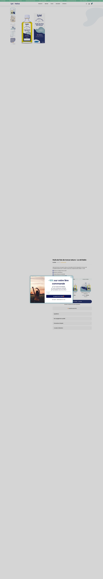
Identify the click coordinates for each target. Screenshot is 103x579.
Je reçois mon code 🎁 (58, 296)
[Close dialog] (72, 277)
